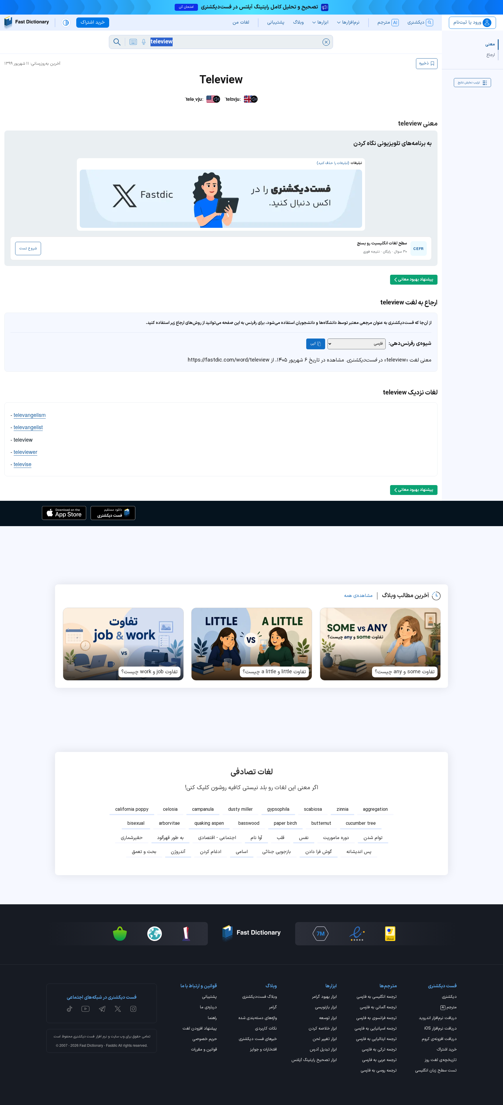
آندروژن (178, 851)
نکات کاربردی (266, 1029)
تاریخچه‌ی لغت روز (441, 1060)
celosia (170, 809)
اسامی (242, 851)
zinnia (342, 809)
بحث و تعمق (144, 851)
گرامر (273, 1007)
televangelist (28, 427)
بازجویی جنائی (276, 851)
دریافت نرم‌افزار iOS (440, 1029)
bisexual (135, 823)
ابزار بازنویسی (326, 1007)
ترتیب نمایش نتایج (469, 82)
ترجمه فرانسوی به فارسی (376, 1018)
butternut (321, 823)
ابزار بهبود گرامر (324, 997)
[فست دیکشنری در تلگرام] (102, 1009)
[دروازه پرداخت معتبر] (390, 933)
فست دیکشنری (84, 1036)
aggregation (375, 809)
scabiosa (313, 809)
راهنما (212, 1018)
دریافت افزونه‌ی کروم (439, 1039)
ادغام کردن (210, 851)
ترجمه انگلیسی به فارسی (377, 997)
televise (22, 464)
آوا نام (256, 837)
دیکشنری (449, 997)
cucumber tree (361, 823)
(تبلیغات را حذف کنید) (333, 163)
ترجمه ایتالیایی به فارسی (376, 1039)
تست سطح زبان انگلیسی (436, 1071)
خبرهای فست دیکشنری (258, 1039)
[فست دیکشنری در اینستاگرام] (133, 1009)
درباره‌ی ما (208, 1007)
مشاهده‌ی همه (358, 595)
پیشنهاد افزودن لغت (200, 1029)
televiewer (25, 451)
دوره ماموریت (336, 837)
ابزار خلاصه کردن (323, 1029)
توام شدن (373, 837)
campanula (203, 809)
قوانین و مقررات (204, 1050)
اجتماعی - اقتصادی (217, 837)
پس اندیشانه (358, 851)
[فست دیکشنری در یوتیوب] (86, 1009)
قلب (280, 837)
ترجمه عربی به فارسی (379, 1060)
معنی (490, 44)
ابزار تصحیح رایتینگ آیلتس (314, 1060)
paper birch (285, 823)
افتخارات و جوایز (263, 1050)
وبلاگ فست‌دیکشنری (259, 997)
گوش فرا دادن (318, 851)
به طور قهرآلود (170, 837)
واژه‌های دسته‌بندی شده (257, 1018)
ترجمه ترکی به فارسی (379, 1050)
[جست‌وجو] (117, 42)
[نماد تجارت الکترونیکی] (357, 933)
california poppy (131, 809)
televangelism (30, 414)
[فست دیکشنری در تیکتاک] (69, 1009)
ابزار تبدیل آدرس (323, 1050)
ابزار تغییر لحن (325, 1039)
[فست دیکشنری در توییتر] (118, 1009)
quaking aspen (209, 823)
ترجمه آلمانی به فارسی (378, 1007)
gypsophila (278, 809)
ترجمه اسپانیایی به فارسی (376, 1029)
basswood (248, 823)
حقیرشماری (132, 837)
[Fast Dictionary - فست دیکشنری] (26, 22)
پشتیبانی (209, 997)
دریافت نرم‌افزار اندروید (438, 1018)
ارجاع (490, 55)
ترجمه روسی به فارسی (379, 1071)
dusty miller (240, 809)
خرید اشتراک (447, 1050)
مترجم (449, 1007)
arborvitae (169, 823)
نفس (304, 837)
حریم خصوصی (204, 1039)
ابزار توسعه (328, 1018)
